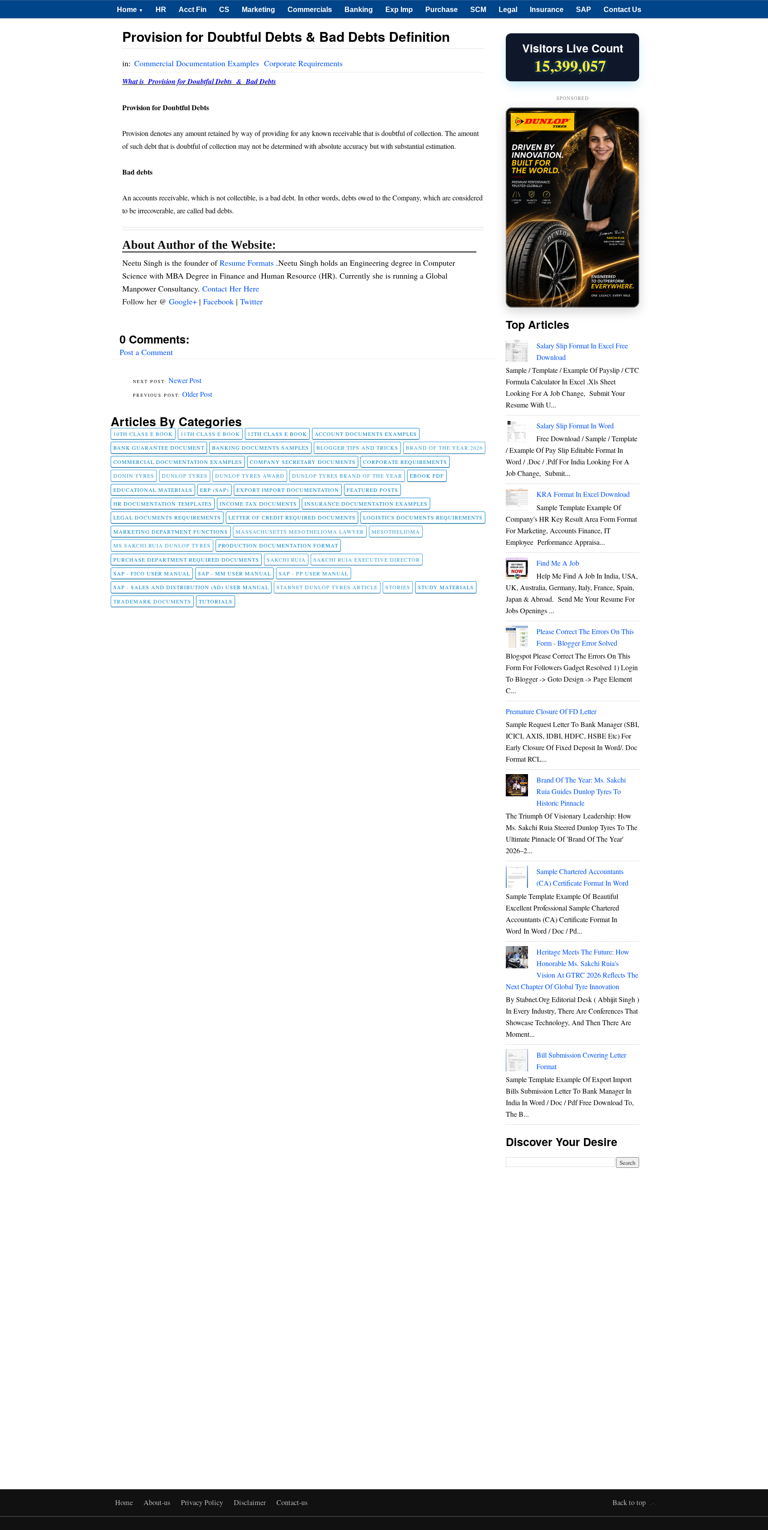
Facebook (219, 301)
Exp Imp (399, 9)
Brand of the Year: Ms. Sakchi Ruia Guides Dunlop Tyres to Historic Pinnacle (581, 791)
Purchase (441, 9)
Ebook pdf (427, 475)
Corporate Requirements (303, 63)
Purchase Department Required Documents (186, 559)
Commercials (310, 9)
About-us (158, 1502)
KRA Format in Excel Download (583, 494)
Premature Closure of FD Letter (551, 711)
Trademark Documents (152, 601)
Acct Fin (193, 9)
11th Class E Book (210, 433)
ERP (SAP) (214, 489)
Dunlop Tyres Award (249, 475)
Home (130, 9)
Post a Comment (146, 352)
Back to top (629, 1502)
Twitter (251, 301)
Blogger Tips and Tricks (357, 447)
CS (224, 9)
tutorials (215, 601)
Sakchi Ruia (286, 559)
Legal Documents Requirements (167, 517)
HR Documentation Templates (162, 503)
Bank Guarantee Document (158, 447)
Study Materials (446, 587)
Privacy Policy (203, 1502)
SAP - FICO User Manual (151, 573)
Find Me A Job (557, 562)
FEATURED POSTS (372, 489)
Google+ (184, 301)
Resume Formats (248, 262)
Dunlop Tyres (185, 475)
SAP (583, 9)
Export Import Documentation (287, 489)
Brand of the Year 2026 (444, 447)
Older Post (197, 394)
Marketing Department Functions (170, 531)
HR (161, 9)
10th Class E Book (143, 433)
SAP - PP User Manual (313, 573)
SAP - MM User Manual (234, 573)
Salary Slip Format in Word (575, 425)
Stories (397, 587)
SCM (478, 9)
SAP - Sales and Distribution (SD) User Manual (191, 587)
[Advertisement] (572, 1312)
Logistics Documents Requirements (423, 517)
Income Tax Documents (258, 503)
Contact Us (622, 9)
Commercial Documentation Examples (197, 63)
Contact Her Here (230, 288)
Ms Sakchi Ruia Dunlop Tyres (162, 545)
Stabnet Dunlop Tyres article (327, 587)
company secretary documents (303, 461)
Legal (508, 9)
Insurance (547, 9)
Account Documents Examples (366, 433)
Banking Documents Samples (260, 447)
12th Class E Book (277, 433)
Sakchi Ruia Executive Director (366, 559)
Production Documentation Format (278, 545)
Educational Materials (152, 489)
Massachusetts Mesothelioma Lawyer (300, 531)
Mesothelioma (396, 531)
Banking (358, 9)
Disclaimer (251, 1502)
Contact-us (292, 1502)
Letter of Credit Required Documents (292, 517)
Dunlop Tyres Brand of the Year (347, 475)
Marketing (258, 9)
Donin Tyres (133, 475)
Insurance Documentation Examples (366, 503)
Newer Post (184, 380)
